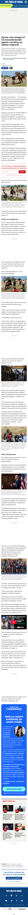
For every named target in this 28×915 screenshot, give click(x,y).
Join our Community (5, 5)
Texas (13, 866)
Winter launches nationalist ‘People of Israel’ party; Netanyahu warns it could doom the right (7, 836)
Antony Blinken (19, 866)
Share (5, 68)
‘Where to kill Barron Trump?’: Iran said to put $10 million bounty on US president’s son (8, 817)
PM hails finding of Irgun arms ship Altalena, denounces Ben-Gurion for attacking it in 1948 (20, 817)
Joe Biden (19, 864)
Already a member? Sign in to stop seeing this (14, 793)
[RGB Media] (11, 909)
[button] (26, 2)
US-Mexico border (19, 865)
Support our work (14, 789)
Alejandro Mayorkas (6, 865)
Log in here (18, 881)
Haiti (13, 865)
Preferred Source (9, 59)
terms (20, 175)
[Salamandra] (22, 908)
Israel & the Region (11, 864)
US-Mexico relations (6, 866)
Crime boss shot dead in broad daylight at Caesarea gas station (20, 834)
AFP (3, 63)
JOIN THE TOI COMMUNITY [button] (14, 878)
